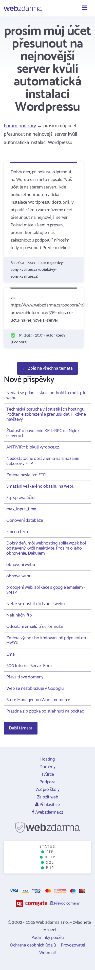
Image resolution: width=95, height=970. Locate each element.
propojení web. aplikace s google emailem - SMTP (45, 590)
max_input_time (21, 509)
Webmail (47, 953)
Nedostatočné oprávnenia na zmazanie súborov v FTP (42, 461)
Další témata (20, 728)
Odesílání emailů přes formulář (34, 626)
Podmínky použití (47, 937)
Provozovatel (73, 945)
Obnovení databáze (24, 520)
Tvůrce (47, 774)
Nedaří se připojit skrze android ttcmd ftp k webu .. (45, 395)
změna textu (18, 532)
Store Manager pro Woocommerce (38, 700)
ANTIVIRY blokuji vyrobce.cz (32, 447)
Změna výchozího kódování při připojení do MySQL (46, 640)
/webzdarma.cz (48, 812)
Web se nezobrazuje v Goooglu (35, 688)
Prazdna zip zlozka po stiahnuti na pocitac (45, 711)
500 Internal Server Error (29, 666)
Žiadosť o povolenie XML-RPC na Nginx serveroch (43, 433)
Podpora (47, 782)
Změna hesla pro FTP (26, 475)
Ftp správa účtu (20, 498)
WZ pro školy (47, 789)
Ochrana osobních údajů (33, 945)
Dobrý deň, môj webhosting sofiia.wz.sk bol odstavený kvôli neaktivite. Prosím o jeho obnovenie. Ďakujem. (46, 548)
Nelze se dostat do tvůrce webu (35, 604)
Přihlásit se (49, 805)
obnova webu (19, 576)
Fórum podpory (20, 126)
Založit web (47, 797)
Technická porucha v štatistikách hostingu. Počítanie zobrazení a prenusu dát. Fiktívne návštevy (46, 414)
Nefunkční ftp (18, 615)
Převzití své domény (24, 677)
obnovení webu (20, 565)
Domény (47, 767)
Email (11, 654)
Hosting (47, 759)
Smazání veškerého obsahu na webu (40, 486)
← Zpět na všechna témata (47, 368)
